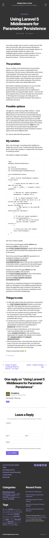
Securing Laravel (8, 470)
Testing (17, 497)
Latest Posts (7, 475)
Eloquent (12, 512)
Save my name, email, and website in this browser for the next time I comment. (24, 448)
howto (17, 514)
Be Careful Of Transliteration (34, 491)
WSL (13, 524)
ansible (10, 509)
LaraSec (13, 494)
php (13, 355)
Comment (8, 423)
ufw (20, 522)
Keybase (7, 516)
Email (26, 435)
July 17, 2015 (21, 33)
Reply (7, 401)
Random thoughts (11, 495)
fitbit (19, 512)
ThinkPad (5, 499)
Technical (12, 497)
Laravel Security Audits (11, 465)
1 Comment (30, 33)
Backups (15, 509)
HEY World (10, 514)
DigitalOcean (6, 494)
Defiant (4, 512)
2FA (3, 509)
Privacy (4, 495)
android (6, 509)
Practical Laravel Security (12, 472)
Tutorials (11, 499)
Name (8, 435)
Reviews (17, 495)
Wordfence (15, 523)
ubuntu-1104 (16, 522)
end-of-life (16, 512)
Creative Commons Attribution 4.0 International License (36, 517)
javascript (4, 516)
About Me (6, 477)
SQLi (3, 522)
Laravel (9, 355)
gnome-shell (5, 514)
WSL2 (16, 525)
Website (8, 442)
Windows (10, 523)
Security (6, 497)
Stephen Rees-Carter (24, 3)
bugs (19, 509)
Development (24, 14)
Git (21, 512)
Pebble (18, 494)
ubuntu (10, 522)
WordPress (5, 524)
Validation (5, 523)
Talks (4, 467)
